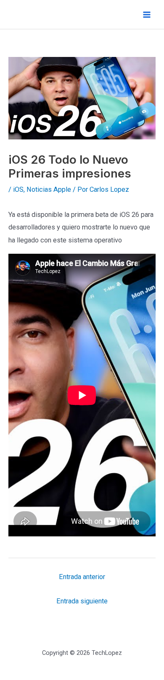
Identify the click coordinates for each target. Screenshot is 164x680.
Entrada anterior (82, 577)
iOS (18, 189)
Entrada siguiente (82, 601)
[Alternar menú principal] (147, 14)
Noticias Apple (48, 189)
